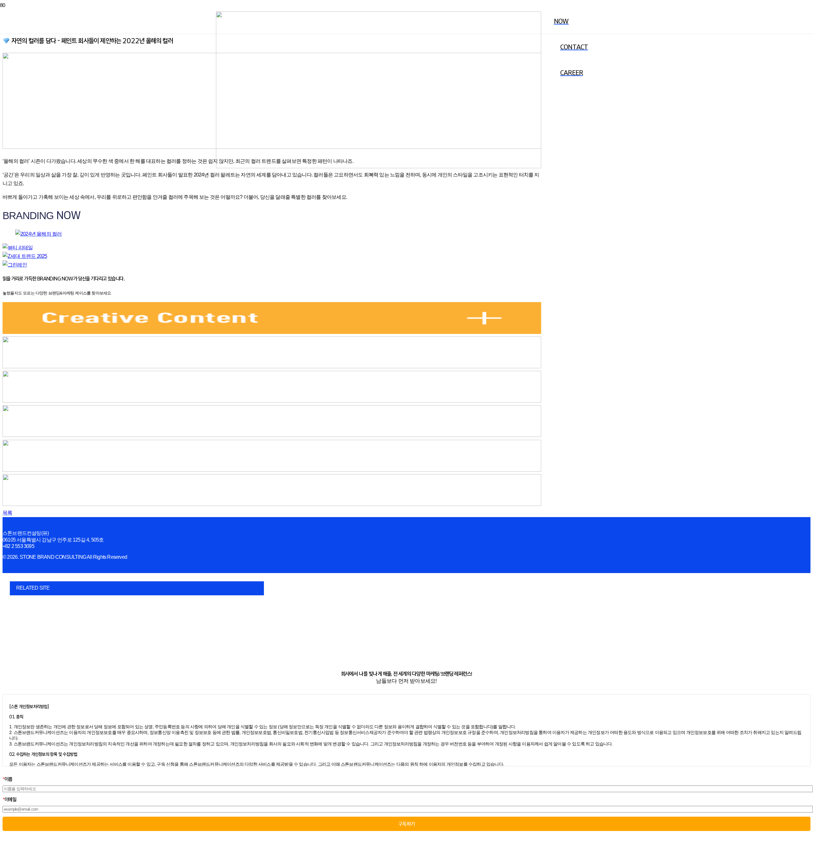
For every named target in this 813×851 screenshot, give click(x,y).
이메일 (9, 799)
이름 (7, 779)
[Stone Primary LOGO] (378, 166)
